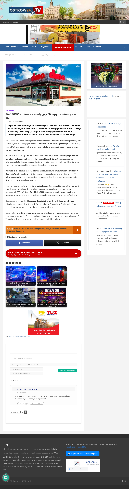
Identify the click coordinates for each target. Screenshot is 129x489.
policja (44, 456)
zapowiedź (39, 466)
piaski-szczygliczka (26, 457)
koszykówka (16, 453)
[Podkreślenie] (17, 365)
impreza (41, 449)
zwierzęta (53, 466)
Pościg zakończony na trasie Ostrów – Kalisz (109, 206)
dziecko (36, 449)
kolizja (54, 449)
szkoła (5, 466)
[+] (40, 364)
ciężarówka (13, 449)
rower (26, 463)
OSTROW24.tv (91, 462)
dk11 (18, 449)
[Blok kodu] (31, 365)
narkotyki (38, 453)
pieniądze (36, 457)
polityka (52, 457)
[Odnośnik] (34, 365)
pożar (17, 463)
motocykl (32, 453)
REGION (78, 46)
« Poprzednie (15, 412)
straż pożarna (51, 463)
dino (10, 336)
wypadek (29, 466)
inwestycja (47, 449)
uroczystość (20, 466)
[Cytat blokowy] (29, 365)
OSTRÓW (24, 46)
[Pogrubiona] (12, 365)
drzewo (26, 449)
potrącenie (6, 460)
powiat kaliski (15, 460)
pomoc (58, 457)
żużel (5, 469)
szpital (10, 466)
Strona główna (11, 46)
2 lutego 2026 (10, 122)
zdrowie (47, 466)
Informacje (10, 110)
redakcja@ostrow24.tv (76, 447)
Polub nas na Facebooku (79, 469)
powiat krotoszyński (28, 460)
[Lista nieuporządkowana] (26, 365)
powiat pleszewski (8, 463)
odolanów (45, 453)
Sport (87, 46)
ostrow (17, 122)
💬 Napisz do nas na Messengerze (82, 454)
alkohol (6, 449)
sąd (15, 466)
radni (21, 463)
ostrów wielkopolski (19, 336)
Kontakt (97, 46)
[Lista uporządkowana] (23, 365)
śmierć (59, 466)
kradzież (23, 453)
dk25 (21, 449)
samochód (38, 463)
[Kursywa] (15, 365)
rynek (30, 463)
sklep (28, 336)
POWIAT (34, 46)
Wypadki (45, 46)
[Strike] (20, 365)
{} (37, 364)
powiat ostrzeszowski (53, 460)
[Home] (9, 55)
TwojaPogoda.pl (95, 99)
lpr (28, 453)
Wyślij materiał (63, 47)
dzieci (31, 449)
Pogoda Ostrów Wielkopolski (100, 96)
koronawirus (7, 453)
